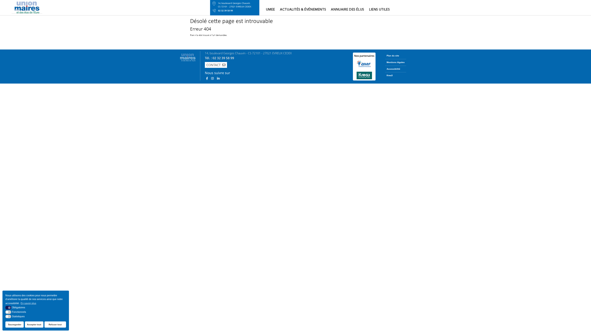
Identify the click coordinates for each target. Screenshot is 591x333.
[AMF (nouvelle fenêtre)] (364, 63)
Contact (213, 65)
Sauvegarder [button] (14, 324)
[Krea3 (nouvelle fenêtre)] (364, 75)
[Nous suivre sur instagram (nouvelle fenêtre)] (212, 78)
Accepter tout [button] (34, 324)
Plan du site (393, 55)
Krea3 (390, 75)
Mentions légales (396, 62)
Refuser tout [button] (55, 324)
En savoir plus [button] (28, 303)
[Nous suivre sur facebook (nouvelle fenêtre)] (207, 78)
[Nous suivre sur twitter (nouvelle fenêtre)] (218, 78)
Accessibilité (393, 69)
